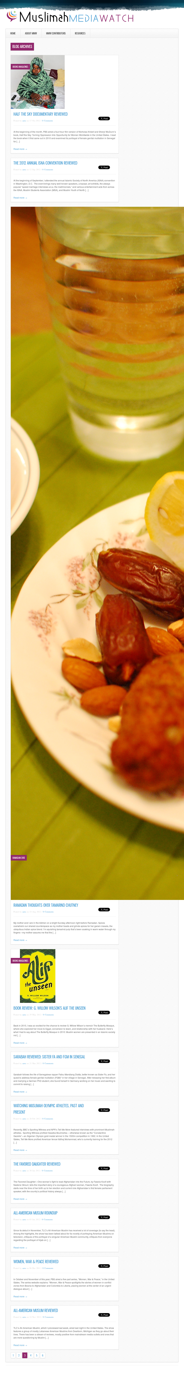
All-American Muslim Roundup (35, 1213)
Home (13, 33)
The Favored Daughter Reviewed (36, 1164)
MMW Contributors (56, 33)
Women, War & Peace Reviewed (35, 1261)
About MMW (31, 33)
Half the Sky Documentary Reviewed (40, 114)
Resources (80, 33)
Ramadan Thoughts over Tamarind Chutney (45, 905)
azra (24, 120)
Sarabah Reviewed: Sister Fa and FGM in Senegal (49, 1056)
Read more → (20, 148)
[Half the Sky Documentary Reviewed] (38, 107)
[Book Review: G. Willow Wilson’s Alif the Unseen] (38, 1001)
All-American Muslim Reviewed (35, 1310)
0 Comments (47, 120)
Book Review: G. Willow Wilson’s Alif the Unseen (49, 1008)
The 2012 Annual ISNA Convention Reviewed (45, 163)
